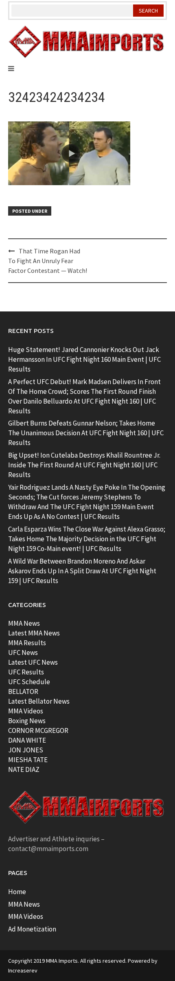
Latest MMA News (34, 633)
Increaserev (22, 970)
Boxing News (27, 720)
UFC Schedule (29, 681)
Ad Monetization (32, 929)
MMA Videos (25, 711)
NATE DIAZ (23, 769)
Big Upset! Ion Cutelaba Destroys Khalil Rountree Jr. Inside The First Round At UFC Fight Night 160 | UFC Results (84, 465)
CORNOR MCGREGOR (38, 730)
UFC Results (26, 672)
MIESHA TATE (28, 759)
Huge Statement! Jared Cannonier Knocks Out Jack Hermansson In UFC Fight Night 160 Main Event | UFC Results (84, 359)
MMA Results (27, 642)
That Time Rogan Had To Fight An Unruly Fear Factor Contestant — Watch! (47, 260)
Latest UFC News (33, 662)
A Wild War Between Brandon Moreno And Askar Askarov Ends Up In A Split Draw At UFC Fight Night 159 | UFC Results (82, 571)
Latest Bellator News (39, 701)
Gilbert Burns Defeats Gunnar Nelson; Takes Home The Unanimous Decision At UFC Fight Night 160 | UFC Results (86, 433)
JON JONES (25, 749)
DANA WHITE (27, 740)
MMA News (24, 623)
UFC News (23, 652)
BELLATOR (23, 691)
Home (17, 891)
